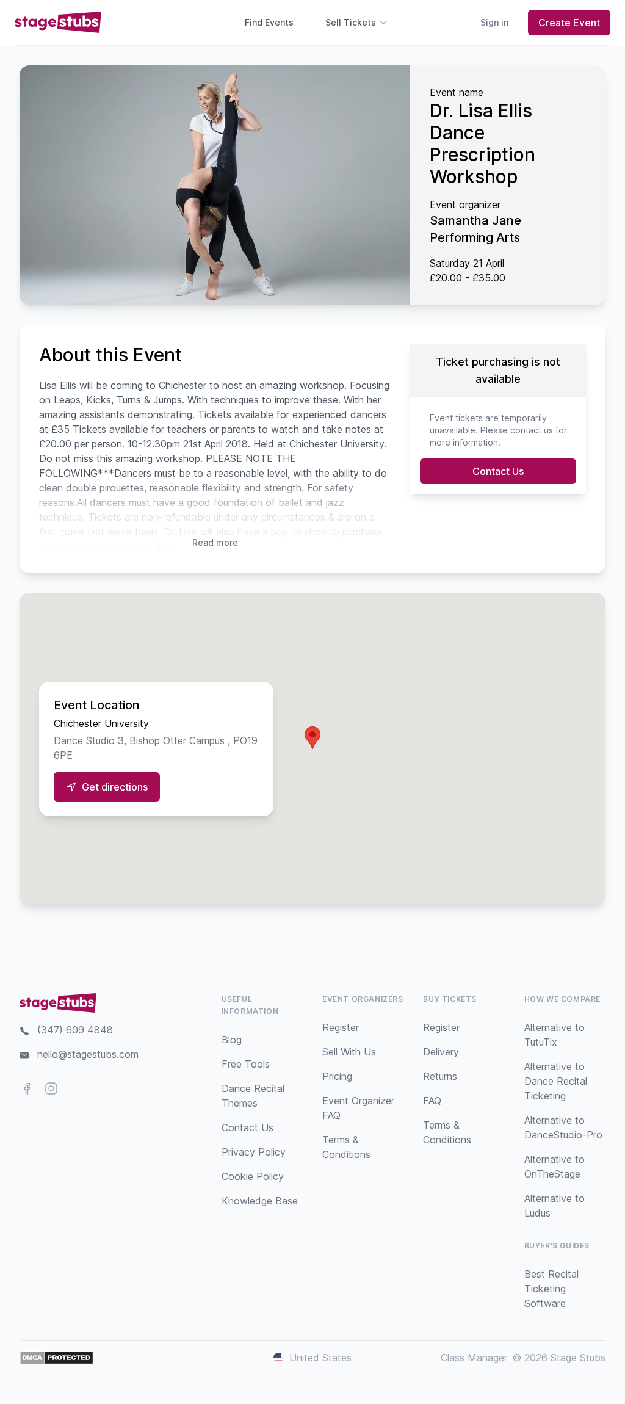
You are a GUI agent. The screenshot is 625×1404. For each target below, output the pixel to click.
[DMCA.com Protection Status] (56, 1357)
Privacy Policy (254, 1152)
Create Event (569, 22)
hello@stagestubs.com (88, 1054)
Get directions (115, 787)
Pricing (337, 1076)
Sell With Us (349, 1052)
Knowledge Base (260, 1201)
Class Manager (474, 1358)
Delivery (441, 1052)
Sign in (494, 22)
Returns (440, 1076)
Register (340, 1027)
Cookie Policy (253, 1176)
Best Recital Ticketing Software (551, 1288)
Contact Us (498, 471)
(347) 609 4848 (75, 1030)
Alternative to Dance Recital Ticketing (555, 1081)
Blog (232, 1039)
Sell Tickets (350, 22)
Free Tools (246, 1064)
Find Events (269, 22)
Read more (215, 542)
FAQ (432, 1101)
